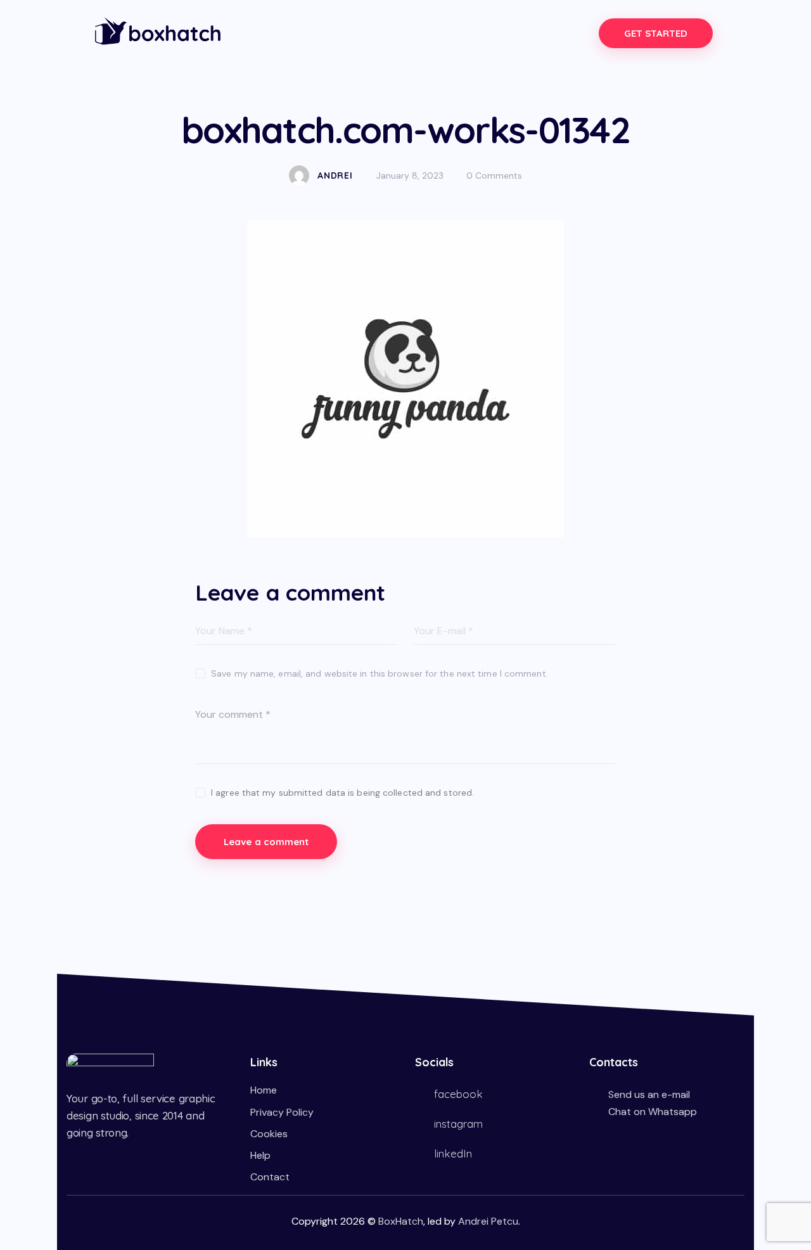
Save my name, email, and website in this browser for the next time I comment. (379, 673)
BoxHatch (400, 1221)
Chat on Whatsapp (652, 1111)
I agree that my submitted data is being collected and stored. (342, 792)
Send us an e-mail (649, 1094)
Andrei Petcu (488, 1221)
